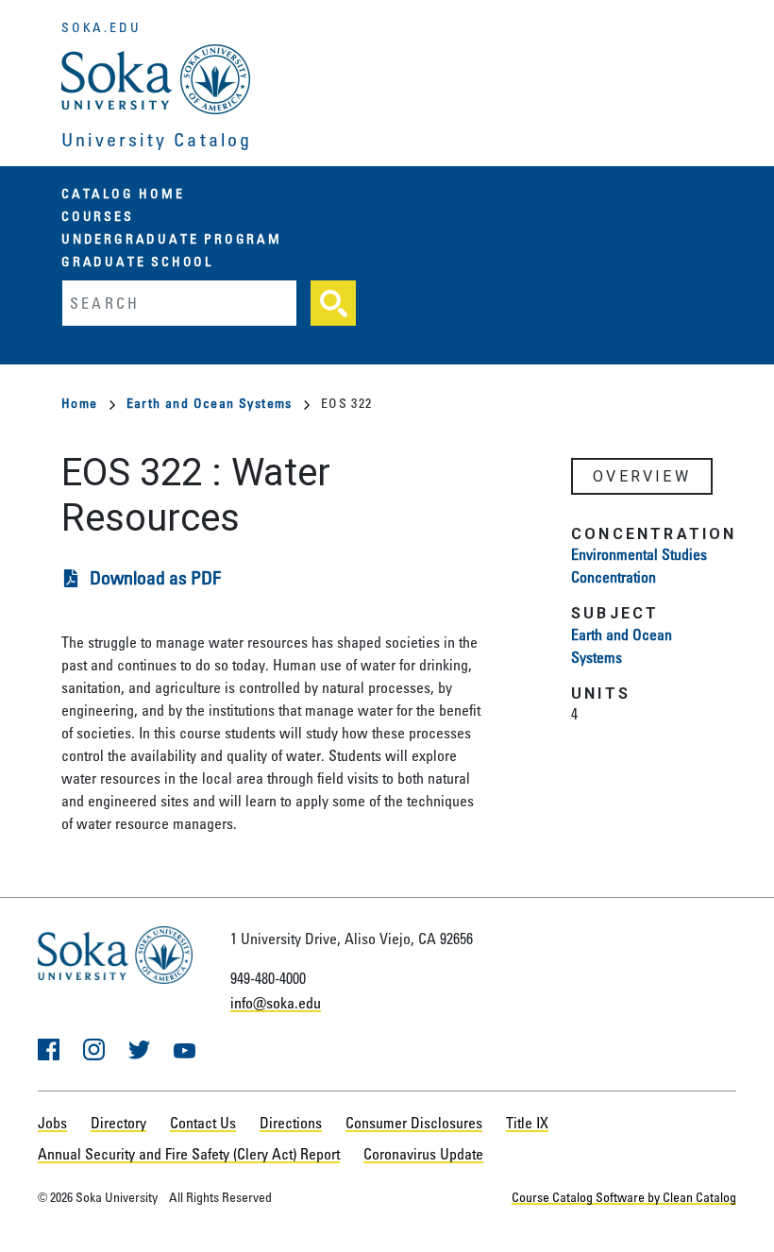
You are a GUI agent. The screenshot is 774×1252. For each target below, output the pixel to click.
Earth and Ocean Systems (209, 403)
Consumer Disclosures (413, 1122)
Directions (291, 1122)
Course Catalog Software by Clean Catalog (624, 1197)
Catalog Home (123, 193)
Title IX (527, 1122)
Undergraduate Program (171, 238)
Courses (97, 216)
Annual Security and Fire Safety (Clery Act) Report (189, 1153)
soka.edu (101, 27)
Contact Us (203, 1122)
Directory (118, 1122)
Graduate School (137, 261)
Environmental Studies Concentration (639, 565)
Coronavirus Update (423, 1153)
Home (79, 403)
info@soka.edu (275, 1002)
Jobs (52, 1122)
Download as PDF (155, 577)
